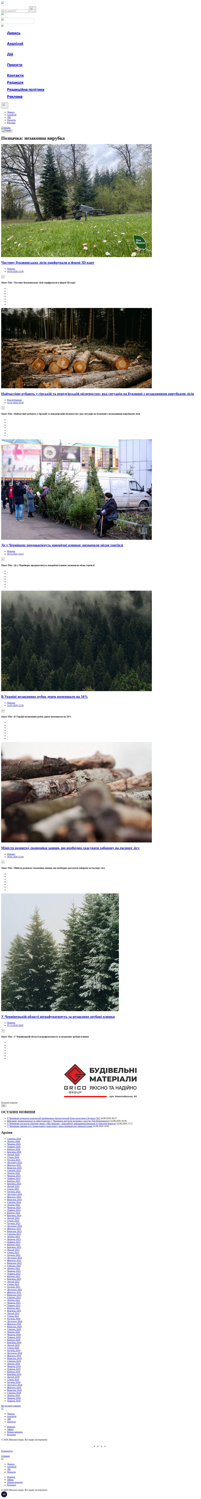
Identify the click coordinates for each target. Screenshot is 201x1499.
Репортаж (41, 38)
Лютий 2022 (13, 1281)
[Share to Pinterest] (7, 299)
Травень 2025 (13, 1178)
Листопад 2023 (14, 1226)
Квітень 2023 (13, 1244)
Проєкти (14, 65)
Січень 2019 (13, 1379)
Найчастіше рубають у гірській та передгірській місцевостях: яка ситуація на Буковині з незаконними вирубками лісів (97, 394)
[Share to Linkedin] (7, 301)
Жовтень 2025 (14, 1165)
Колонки (48, 49)
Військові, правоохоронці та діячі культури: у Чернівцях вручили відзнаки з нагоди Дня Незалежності (58, 1121)
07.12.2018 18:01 (15, 1025)
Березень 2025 (14, 1183)
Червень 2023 (14, 1239)
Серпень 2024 (14, 1202)
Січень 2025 (13, 1189)
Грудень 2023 (13, 1223)
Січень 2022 (13, 1284)
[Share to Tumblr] (7, 296)
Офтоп (52, 38)
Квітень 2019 (13, 1371)
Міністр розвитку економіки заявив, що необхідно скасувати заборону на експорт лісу (70, 848)
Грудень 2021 (13, 1287)
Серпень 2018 (14, 1393)
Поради (50, 59)
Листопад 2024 (14, 1194)
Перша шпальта (15, 1432)
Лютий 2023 (13, 1250)
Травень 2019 (13, 1369)
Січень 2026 (13, 1157)
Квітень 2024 (13, 1213)
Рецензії (26, 59)
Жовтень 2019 (14, 1356)
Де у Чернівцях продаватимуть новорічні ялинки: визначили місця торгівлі (62, 545)
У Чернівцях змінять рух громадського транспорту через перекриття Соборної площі (49, 1126)
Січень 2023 (13, 1252)
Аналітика (18, 49)
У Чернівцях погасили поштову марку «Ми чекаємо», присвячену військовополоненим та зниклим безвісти (61, 1123)
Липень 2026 (13, 1141)
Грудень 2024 (13, 1191)
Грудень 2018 (13, 1382)
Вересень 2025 (14, 1168)
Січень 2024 (13, 1221)
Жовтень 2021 (14, 1292)
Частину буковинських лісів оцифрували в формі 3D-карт (47, 262)
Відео (61, 38)
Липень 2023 (13, 1236)
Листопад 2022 (14, 1258)
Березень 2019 (14, 1374)
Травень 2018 (13, 1401)
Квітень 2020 (13, 1340)
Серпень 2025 (14, 1170)
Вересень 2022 (14, 1263)
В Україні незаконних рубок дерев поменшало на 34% (44, 696)
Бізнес (60, 59)
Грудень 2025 (13, 1160)
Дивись (13, 33)
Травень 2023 (13, 1242)
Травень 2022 (13, 1274)
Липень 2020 (13, 1332)
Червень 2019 (14, 1366)
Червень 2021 (14, 1303)
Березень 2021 (14, 1311)
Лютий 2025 (13, 1186)
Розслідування (33, 49)
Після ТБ (135, 70)
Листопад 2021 (14, 1289)
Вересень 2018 (14, 1390)
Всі (3, 1106)
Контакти (15, 75)
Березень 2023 (14, 1247)
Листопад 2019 (14, 1353)
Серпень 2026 (14, 1138)
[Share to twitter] (7, 291)
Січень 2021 (13, 1316)
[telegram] (109, 1446)
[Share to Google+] (7, 293)
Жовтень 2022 (14, 1260)
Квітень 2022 (13, 1276)
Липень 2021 (13, 1300)
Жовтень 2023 (14, 1228)
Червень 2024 (14, 1207)
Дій (10, 54)
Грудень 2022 (13, 1255)
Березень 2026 (14, 1152)
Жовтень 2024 (14, 1197)
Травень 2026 (13, 1146)
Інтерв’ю (28, 38)
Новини (17, 38)
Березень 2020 (14, 1342)
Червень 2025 (14, 1176)
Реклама (71, 59)
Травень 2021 (13, 1305)
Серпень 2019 (14, 1361)
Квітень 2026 (13, 1149)
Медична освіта (51, 70)
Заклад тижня (69, 70)
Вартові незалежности (116, 70)
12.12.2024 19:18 (15, 402)
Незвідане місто (21, 70)
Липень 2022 (13, 1268)
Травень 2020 (13, 1337)
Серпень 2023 (14, 1234)
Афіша (16, 59)
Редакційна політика (25, 89)
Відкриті (36, 70)
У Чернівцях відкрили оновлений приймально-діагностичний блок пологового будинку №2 (53, 1118)
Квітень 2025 (13, 1181)
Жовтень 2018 (14, 1387)
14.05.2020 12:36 (15, 705)
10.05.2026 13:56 (15, 271)
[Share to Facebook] (7, 288)
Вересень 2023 (14, 1231)
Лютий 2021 (13, 1313)
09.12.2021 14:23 (15, 554)
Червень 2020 (14, 1334)
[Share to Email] (7, 304)
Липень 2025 (13, 1173)
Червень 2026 (14, 1144)
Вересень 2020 (14, 1326)
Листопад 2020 (14, 1321)
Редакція (15, 82)
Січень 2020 (13, 1348)
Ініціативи (38, 59)
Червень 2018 (14, 1398)
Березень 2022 (14, 1279)
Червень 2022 (14, 1271)
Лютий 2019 (13, 1377)
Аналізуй (15, 43)
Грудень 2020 (13, 1319)
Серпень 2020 (14, 1329)
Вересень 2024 (14, 1199)
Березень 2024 (14, 1215)
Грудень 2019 (13, 1350)
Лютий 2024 (13, 1218)
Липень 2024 (13, 1205)
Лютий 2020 (13, 1345)
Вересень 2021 (14, 1295)
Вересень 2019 (14, 1358)
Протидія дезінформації (90, 70)
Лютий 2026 (13, 1154)
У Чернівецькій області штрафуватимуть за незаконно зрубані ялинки (58, 1017)
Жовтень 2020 (14, 1324)
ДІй (9, 117)
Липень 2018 (13, 1395)
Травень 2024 (13, 1210)
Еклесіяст (147, 70)
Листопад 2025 (14, 1162)
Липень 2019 (13, 1364)
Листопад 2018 (14, 1385)
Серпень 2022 (14, 1266)
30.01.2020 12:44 (15, 857)
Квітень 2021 (13, 1308)
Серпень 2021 (14, 1297)
